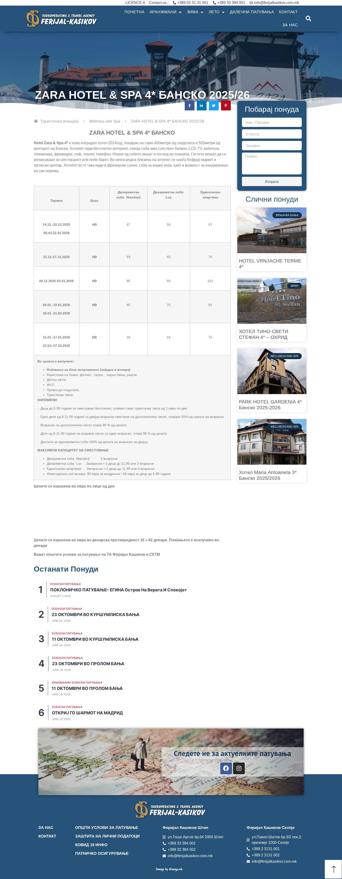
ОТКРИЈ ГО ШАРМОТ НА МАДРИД (87, 712)
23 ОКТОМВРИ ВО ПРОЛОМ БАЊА (88, 663)
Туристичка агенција (59, 121)
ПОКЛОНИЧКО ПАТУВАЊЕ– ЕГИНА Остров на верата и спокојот (118, 589)
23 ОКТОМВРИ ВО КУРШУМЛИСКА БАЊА (95, 614)
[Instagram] (239, 768)
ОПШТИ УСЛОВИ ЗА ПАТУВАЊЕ (106, 827)
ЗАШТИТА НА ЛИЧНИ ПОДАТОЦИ (107, 836)
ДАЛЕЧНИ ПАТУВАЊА (252, 12)
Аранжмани (61, 682)
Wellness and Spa (104, 121)
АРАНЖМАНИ (163, 12)
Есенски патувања (65, 584)
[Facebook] (226, 768)
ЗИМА (192, 12)
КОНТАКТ (288, 12)
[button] (308, 19)
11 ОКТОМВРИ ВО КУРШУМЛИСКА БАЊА (95, 639)
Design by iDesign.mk (169, 869)
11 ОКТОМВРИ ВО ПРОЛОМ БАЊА (87, 688)
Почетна (134, 12)
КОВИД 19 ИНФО (91, 845)
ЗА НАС (290, 25)
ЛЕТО (214, 12)
